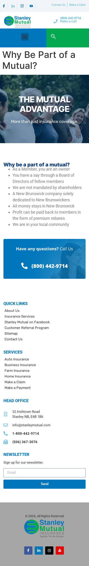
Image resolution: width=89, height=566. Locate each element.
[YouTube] (31, 5)
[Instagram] (22, 5)
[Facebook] (4, 5)
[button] (25, 37)
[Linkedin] (13, 5)
